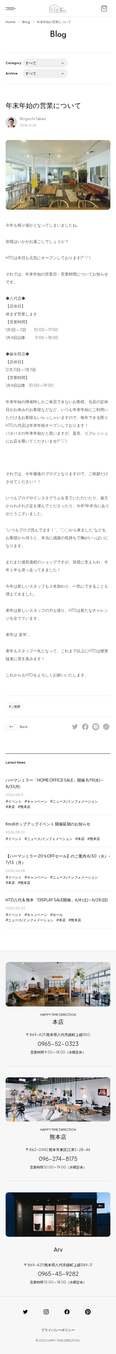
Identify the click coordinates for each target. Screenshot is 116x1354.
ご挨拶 (15, 706)
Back (24, 726)
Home (10, 22)
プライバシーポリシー (58, 1330)
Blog (26, 22)
